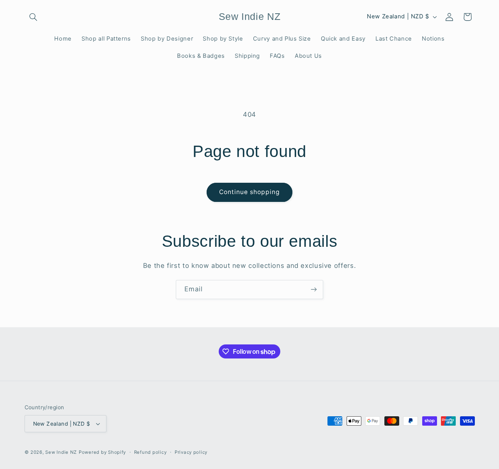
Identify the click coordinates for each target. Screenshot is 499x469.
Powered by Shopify (102, 452)
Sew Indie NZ (61, 452)
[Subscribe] (314, 289)
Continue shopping (249, 192)
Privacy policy (191, 452)
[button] (33, 17)
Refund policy (150, 452)
